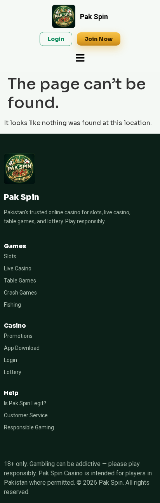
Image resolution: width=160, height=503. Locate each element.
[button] (80, 58)
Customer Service (26, 415)
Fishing (12, 305)
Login (10, 360)
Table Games (20, 280)
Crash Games (20, 292)
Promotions (18, 336)
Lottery (12, 372)
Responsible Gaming (29, 427)
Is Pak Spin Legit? (25, 403)
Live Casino (17, 268)
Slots (10, 256)
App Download (22, 348)
